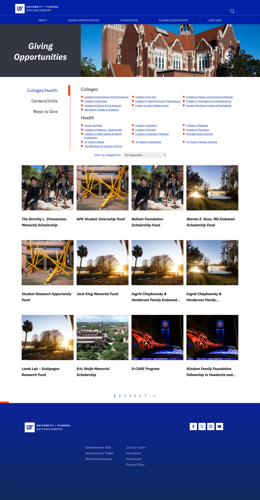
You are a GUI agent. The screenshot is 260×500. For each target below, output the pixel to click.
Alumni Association (173, 20)
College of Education (95, 101)
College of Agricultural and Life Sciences (106, 96)
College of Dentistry (146, 125)
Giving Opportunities (84, 20)
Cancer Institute (93, 125)
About (42, 20)
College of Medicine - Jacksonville (103, 129)
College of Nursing (145, 129)
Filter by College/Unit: (107, 155)
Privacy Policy (135, 465)
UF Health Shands (94, 142)
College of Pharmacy (197, 129)
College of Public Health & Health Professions (103, 136)
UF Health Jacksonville (148, 142)
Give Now (215, 20)
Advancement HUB (98, 447)
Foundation (129, 20)
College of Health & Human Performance (158, 101)
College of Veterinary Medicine (152, 134)
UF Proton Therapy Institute (201, 142)
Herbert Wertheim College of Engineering (208, 105)
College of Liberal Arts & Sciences (102, 105)
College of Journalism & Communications (208, 101)
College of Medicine (197, 125)
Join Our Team (135, 447)
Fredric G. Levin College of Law (152, 105)
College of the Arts (145, 96)
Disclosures (134, 459)
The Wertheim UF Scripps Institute (103, 146)
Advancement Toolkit (99, 453)
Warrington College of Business (101, 109)
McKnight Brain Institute (199, 134)
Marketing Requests (98, 459)
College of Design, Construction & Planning (209, 96)
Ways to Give (45, 111)
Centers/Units (44, 101)
